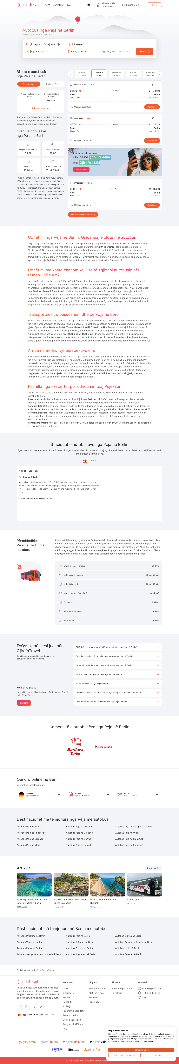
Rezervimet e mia (98, 988)
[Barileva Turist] (75, 747)
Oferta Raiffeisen (72, 1019)
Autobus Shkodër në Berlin (80, 942)
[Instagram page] (27, 1007)
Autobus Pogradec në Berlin (81, 954)
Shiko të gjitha (153, 868)
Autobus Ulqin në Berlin (127, 948)
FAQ (69, 4)
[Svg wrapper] (27, 1042)
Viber (145, 997)
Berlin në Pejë (52, 84)
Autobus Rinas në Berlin (29, 948)
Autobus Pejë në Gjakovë (79, 832)
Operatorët (58, 4)
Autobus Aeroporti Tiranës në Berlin (134, 942)
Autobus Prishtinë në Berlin (31, 935)
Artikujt (67, 1006)
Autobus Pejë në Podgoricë (31, 832)
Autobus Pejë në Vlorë (28, 845)
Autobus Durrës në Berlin (128, 935)
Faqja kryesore (23, 970)
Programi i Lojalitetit (73, 1010)
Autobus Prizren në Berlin (79, 948)
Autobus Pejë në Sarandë (30, 838)
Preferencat (95, 997)
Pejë (85, 460)
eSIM (47, 4)
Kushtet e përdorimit (122, 988)
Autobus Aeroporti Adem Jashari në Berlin (39, 954)
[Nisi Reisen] (103, 747)
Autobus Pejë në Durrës (78, 838)
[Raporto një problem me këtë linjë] (153, 85)
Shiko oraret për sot (40, 108)
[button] (117, 647)
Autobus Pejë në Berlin (78, 935)
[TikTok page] (40, 1007)
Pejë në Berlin (29, 84)
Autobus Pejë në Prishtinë (79, 826)
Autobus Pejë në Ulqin (127, 832)
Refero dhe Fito (71, 1015)
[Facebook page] (20, 1007)
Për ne (66, 997)
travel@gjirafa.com (152, 988)
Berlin (93, 460)
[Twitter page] (33, 1007)
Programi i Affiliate (73, 1024)
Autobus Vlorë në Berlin (29, 942)
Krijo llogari (95, 1001)
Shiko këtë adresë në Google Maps (34, 498)
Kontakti (24, 703)
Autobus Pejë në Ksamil (78, 845)
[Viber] (139, 997)
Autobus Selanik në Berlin (128, 954)
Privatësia (117, 993)
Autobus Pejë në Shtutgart (129, 845)
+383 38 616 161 (151, 993)
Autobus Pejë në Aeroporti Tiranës (133, 826)
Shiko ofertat (81, 169)
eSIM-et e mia (96, 993)
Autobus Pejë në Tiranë (29, 826)
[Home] (28, 5)
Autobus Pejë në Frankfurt (129, 838)
